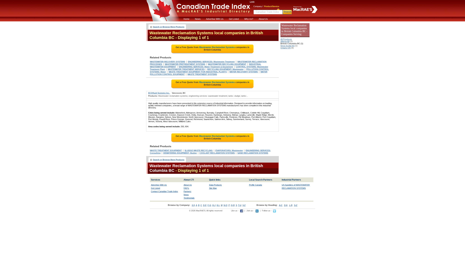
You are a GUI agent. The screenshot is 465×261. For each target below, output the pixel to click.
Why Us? (248, 19)
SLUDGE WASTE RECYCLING (199, 150)
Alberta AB (285, 41)
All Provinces (286, 39)
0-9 (193, 205)
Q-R (233, 205)
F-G (209, 205)
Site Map (213, 188)
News (198, 19)
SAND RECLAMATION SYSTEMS (252, 153)
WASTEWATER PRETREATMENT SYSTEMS (185, 64)
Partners (187, 191)
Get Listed (234, 19)
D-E (205, 205)
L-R (290, 205)
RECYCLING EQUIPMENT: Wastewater (225, 69)
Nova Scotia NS (287, 46)
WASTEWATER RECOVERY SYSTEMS (167, 62)
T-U (239, 205)
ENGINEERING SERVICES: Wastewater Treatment (211, 62)
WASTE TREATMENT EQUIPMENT (166, 150)
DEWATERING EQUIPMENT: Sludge (180, 153)
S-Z (295, 205)
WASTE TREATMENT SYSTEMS (202, 74)
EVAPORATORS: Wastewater (229, 150)
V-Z (244, 205)
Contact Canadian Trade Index (164, 191)
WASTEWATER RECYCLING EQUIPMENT (227, 64)
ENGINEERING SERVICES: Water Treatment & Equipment (206, 67)
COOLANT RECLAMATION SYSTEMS (217, 153)
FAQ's (186, 188)
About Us (263, 19)
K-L (218, 205)
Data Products (215, 185)
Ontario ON (285, 48)
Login (252, 2)
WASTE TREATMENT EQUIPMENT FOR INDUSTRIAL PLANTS (198, 72)
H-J (214, 205)
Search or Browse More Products (168, 27)
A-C (280, 205)
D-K (286, 205)
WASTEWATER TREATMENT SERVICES (186, 69)
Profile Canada (255, 185)
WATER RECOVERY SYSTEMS (243, 72)
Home (186, 19)
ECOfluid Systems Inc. (159, 93)
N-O (225, 205)
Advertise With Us (214, 19)
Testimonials (189, 198)
